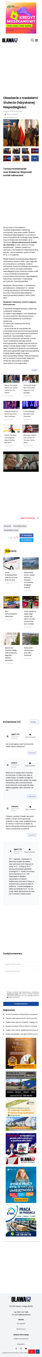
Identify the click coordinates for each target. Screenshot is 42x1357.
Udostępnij (27, 535)
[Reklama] (21, 18)
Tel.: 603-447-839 (21, 1312)
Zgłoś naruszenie (28, 518)
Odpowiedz (31, 753)
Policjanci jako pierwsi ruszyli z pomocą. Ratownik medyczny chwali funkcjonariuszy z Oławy (22, 1018)
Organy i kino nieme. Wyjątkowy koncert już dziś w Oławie (22, 1030)
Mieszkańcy (7, 526)
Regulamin (21, 1344)
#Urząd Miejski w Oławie (11, 530)
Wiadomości (21, 1329)
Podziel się (27, 540)
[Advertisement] (21, 69)
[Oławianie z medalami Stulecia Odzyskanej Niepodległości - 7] (25, 158)
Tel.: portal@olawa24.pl (21, 1314)
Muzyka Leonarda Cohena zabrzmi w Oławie (21, 1026)
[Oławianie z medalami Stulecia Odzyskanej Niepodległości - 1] (7, 151)
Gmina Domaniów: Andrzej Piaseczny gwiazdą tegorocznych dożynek (22, 1014)
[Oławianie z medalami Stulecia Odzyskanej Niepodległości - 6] (16, 158)
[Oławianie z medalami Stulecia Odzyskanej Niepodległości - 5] (7, 158)
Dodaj (33, 722)
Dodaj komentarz (21, 1004)
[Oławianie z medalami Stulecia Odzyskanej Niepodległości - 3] (25, 151)
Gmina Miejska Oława (19, 526)
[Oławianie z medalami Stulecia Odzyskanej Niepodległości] (21, 132)
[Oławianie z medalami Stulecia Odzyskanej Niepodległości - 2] (16, 151)
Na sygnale (21, 1324)
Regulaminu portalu (12, 994)
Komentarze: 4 (12, 117)
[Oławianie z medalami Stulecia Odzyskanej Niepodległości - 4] (35, 151)
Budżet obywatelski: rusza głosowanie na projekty (22, 1034)
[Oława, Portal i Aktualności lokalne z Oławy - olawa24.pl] (12, 40)
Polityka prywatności (21, 1339)
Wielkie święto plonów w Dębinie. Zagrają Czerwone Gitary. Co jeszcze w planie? (22, 1022)
